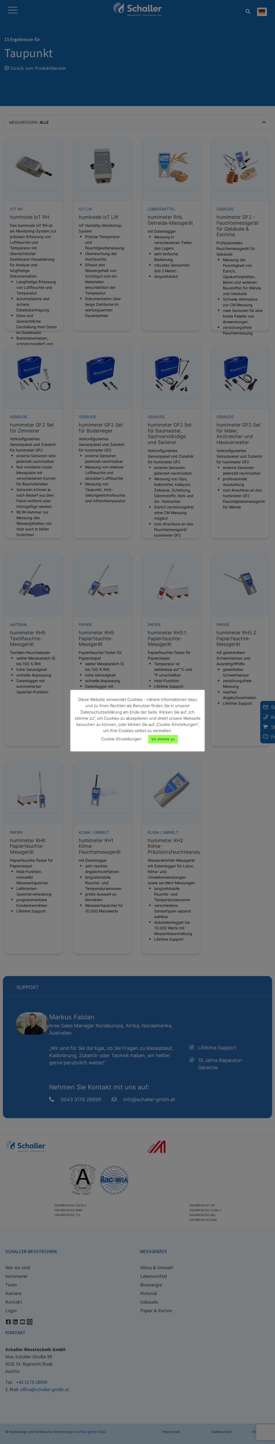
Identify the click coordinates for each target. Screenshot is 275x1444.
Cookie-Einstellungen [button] (121, 738)
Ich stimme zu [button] (163, 739)
